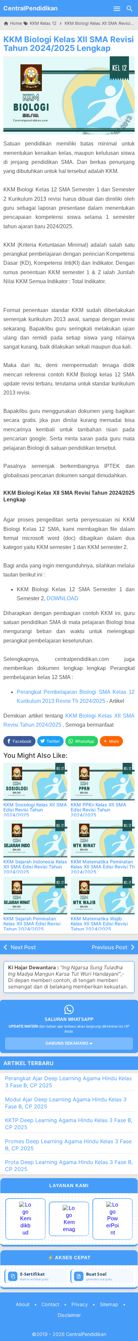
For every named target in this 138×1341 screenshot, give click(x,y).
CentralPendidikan (30, 8)
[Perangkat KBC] (69, 1219)
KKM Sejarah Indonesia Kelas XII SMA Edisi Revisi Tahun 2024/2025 (35, 867)
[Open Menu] (117, 8)
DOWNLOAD (62, 598)
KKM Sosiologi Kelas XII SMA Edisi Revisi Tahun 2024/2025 (35, 810)
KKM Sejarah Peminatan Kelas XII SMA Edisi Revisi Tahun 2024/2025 (31, 924)
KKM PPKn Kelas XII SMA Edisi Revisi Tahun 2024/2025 (98, 810)
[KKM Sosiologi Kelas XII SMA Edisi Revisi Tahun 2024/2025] (35, 781)
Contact (50, 1304)
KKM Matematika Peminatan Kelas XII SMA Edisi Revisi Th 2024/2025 (103, 867)
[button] (111, 741)
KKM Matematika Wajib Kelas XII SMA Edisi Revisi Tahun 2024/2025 (99, 924)
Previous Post (109, 947)
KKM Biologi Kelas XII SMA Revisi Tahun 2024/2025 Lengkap (68, 44)
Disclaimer (69, 1315)
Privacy (79, 1304)
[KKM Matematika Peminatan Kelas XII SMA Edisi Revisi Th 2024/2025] (103, 838)
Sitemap (109, 1304)
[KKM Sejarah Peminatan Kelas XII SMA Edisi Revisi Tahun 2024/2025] (35, 895)
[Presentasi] (112, 1219)
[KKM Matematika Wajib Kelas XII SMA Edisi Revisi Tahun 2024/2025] (103, 895)
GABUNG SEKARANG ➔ (69, 1043)
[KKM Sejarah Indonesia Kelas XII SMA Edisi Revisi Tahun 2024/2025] (35, 838)
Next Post (23, 947)
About (22, 1304)
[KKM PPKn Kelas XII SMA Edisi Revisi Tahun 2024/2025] (103, 781)
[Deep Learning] (25, 1219)
